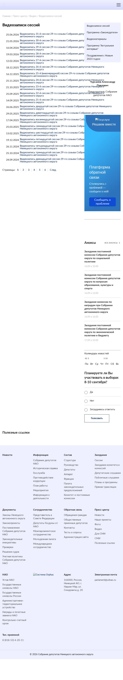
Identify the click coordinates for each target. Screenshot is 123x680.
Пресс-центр (20, 16)
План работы (40, 486)
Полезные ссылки (105, 543)
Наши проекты (103, 520)
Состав (68, 455)
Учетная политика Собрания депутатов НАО (13, 560)
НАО (5, 575)
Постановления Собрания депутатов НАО (13, 531)
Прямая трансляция (105, 487)
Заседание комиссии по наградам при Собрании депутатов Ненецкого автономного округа (98, 309)
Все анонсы (111, 243)
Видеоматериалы (97, 39)
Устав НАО (8, 580)
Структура (70, 460)
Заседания (101, 455)
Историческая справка (45, 468)
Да (91, 392)
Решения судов (10, 552)
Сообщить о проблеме (102, 202)
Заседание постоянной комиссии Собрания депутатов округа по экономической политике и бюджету (102, 332)
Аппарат (68, 474)
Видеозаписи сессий (98, 26)
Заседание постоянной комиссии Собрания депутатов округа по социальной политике (102, 259)
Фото (98, 524)
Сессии (99, 460)
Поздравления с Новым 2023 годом (100, 57)
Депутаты (69, 469)
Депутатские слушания (108, 473)
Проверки (7, 547)
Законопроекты (11, 523)
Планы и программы (106, 482)
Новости (7, 455)
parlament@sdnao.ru (105, 580)
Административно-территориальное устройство (13, 604)
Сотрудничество (42, 510)
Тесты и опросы (73, 532)
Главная (6, 16)
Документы (9, 510)
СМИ (97, 538)
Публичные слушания (107, 478)
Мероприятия (40, 490)
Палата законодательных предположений (73, 487)
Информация (40, 455)
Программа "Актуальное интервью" (100, 47)
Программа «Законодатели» (102, 32)
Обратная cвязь (73, 510)
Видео (33, 16)
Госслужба (39, 473)
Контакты (69, 528)
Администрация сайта (76, 537)
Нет (92, 401)
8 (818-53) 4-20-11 (13, 640)
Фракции (69, 479)
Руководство (71, 465)
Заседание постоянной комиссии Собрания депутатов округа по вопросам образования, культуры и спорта (102, 284)
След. (53, 170)
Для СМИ (100, 534)
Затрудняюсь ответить (102, 409)
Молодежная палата (44, 539)
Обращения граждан (75, 515)
